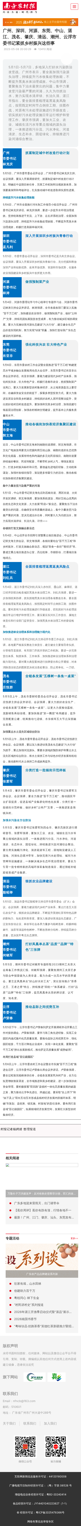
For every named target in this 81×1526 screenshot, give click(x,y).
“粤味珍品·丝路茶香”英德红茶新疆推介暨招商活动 (47, 1326)
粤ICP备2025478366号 (50, 1512)
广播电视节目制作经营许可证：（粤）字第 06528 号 (40, 1485)
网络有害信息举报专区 (40, 1521)
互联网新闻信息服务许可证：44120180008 (40, 1476)
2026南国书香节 (25, 1319)
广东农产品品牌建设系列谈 (42, 1273)
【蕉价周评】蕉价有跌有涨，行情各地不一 (42, 1210)
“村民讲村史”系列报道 (29, 1305)
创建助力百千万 (24, 1291)
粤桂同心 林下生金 (26, 1298)
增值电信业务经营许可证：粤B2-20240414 (40, 1494)
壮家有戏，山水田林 (27, 1283)
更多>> (74, 1238)
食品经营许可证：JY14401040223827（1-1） (40, 1503)
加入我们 (50, 1423)
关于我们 (9, 1423)
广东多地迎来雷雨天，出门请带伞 (36, 1203)
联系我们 (29, 1423)
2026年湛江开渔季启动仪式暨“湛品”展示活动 (44, 1312)
